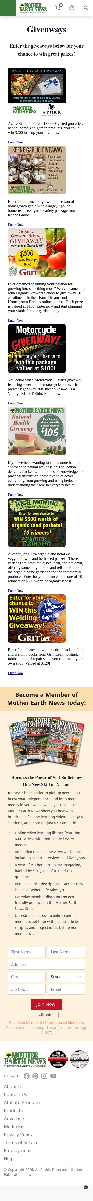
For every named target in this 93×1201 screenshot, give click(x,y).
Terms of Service (21, 1142)
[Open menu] (8, 8)
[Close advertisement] (86, 1187)
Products (13, 1110)
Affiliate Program (22, 1102)
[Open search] (86, 8)
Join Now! (46, 1004)
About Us (14, 1086)
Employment (17, 1150)
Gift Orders (46, 1015)
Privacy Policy (18, 1134)
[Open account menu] (72, 8)
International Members (64, 1022)
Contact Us (15, 1094)
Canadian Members (25, 1022)
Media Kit (14, 1126)
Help (9, 1158)
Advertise (14, 1118)
